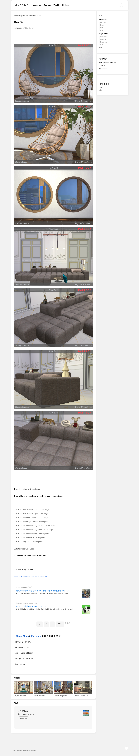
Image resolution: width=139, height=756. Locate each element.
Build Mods (103, 19)
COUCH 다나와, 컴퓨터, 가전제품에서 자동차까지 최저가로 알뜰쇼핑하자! (45, 609)
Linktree (65, 5)
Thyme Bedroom (23, 642)
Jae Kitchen (20, 664)
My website (103, 69)
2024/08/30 (103, 65)
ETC (101, 30)
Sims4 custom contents (26, 714)
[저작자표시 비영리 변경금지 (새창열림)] (67, 623)
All (100, 16)
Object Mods (22, 636)
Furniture (36, 636)
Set (101, 28)
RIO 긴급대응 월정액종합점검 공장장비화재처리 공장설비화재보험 (42, 593)
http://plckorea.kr (22, 587)
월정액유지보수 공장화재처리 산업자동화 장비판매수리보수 (42, 591)
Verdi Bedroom (22, 647)
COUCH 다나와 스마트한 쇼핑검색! (31, 606)
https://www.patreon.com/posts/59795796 (30, 577)
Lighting (103, 39)
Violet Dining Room (24, 653)
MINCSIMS (21, 5)
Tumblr (57, 5)
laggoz (33, 750)
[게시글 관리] (52, 624)
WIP (100, 48)
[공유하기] (46, 624)
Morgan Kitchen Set (24, 658)
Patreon (47, 5)
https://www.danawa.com (24, 603)
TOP (126, 748)
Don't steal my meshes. (107, 62)
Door (102, 25)
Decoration (104, 42)
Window (103, 22)
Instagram (37, 5)
